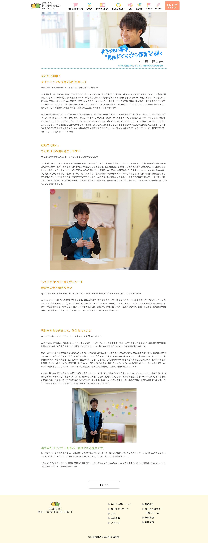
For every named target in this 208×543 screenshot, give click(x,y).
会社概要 (139, 9)
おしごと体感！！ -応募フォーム (154, 510)
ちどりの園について (75, 9)
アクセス (149, 9)
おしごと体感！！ (118, 9)
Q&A (130, 9)
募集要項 (149, 517)
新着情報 (158, 8)
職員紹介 (89, 9)
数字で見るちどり (102, 9)
